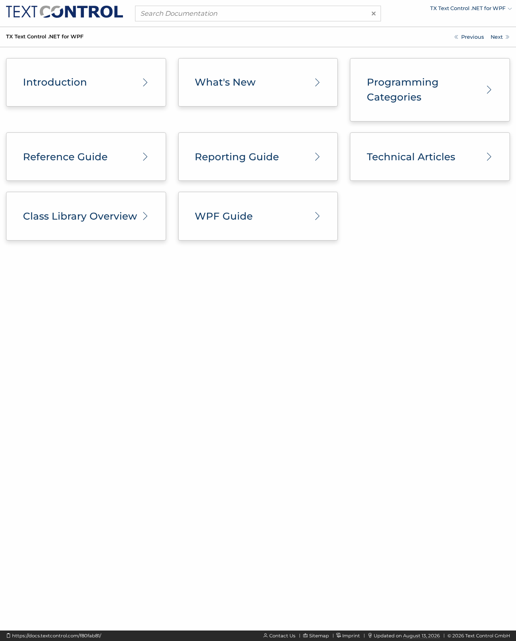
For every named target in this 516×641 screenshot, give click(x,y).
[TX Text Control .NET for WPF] (64, 11)
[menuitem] (441, 10)
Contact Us (282, 636)
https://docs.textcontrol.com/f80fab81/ (56, 636)
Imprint (351, 636)
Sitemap (319, 636)
